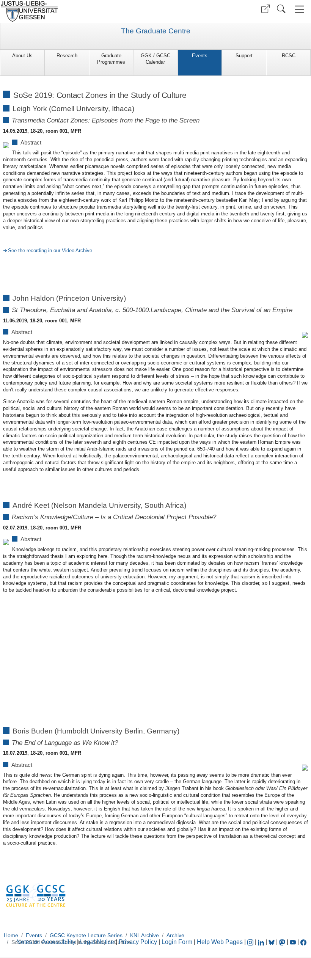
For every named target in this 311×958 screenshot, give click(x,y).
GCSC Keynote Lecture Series (86, 935)
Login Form (177, 942)
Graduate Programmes (111, 59)
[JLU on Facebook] (303, 942)
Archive (175, 935)
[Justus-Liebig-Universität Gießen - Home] (77, 11)
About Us (22, 55)
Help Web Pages (220, 942)
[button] (265, 9)
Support (244, 55)
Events (199, 55)
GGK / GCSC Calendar (155, 59)
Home (11, 935)
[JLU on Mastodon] (283, 942)
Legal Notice (97, 942)
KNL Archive (144, 935)
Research (67, 55)
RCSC (288, 55)
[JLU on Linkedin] (261, 942)
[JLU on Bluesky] (272, 942)
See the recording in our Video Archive (50, 250)
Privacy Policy (138, 942)
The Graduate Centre (155, 31)
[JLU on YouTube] (293, 942)
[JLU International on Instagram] (251, 942)
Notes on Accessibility (46, 942)
